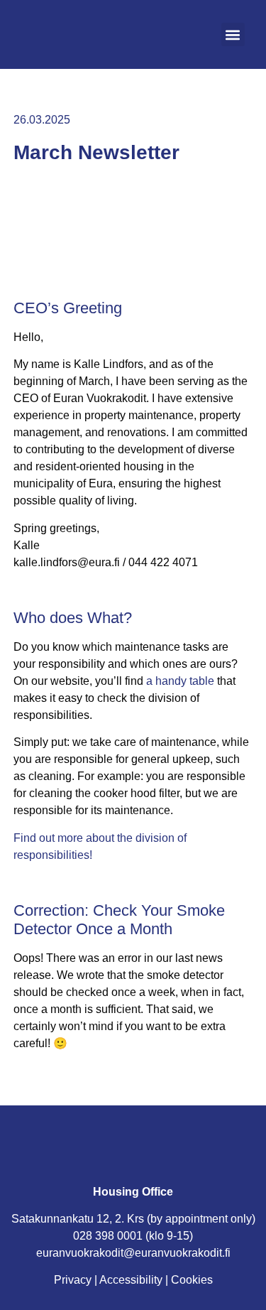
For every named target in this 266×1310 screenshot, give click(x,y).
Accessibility (130, 1280)
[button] (233, 34)
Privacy (73, 1280)
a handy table (180, 681)
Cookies (192, 1280)
